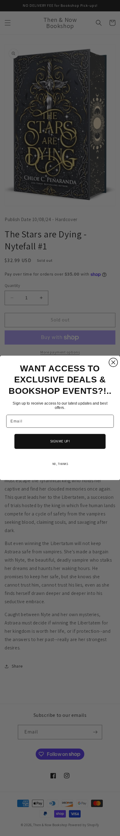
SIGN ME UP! (60, 441)
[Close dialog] (113, 362)
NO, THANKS (60, 464)
